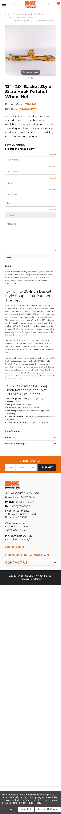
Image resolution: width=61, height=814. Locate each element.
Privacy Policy (43, 575)
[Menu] (4, 4)
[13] (29, 78)
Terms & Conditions (30, 579)
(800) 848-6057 (24, 501)
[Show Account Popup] (48, 4)
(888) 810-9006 (21, 506)
